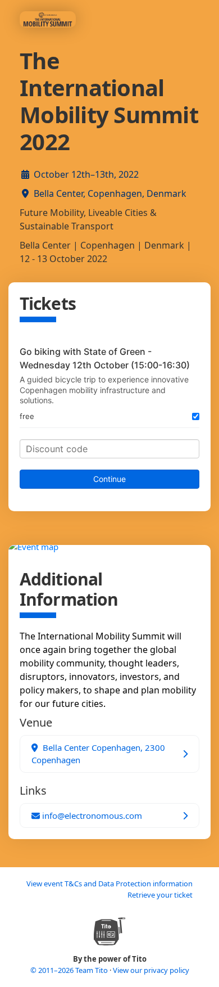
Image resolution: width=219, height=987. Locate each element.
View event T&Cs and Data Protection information (109, 883)
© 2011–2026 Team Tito (70, 970)
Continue (109, 479)
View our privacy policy (151, 970)
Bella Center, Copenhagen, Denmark (110, 193)
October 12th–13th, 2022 (86, 174)
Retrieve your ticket (160, 895)
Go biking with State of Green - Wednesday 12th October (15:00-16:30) (105, 358)
